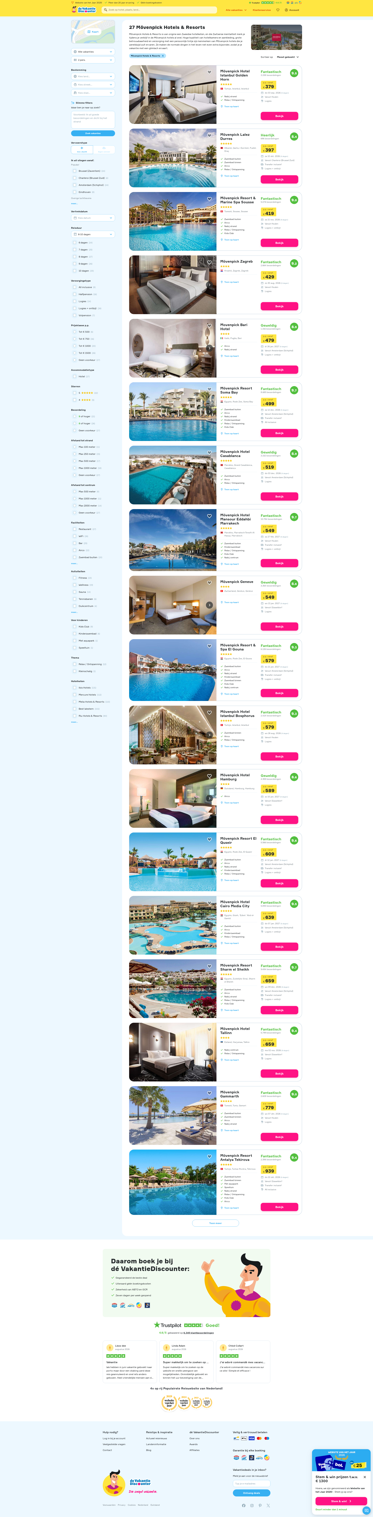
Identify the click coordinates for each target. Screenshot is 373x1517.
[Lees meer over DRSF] (147, 1305)
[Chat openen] (366, 1510)
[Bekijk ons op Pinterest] (260, 1505)
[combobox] (159, 10)
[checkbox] (93, 170)
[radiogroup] (93, 345)
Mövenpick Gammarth (229, 1094)
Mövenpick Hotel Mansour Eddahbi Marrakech (235, 519)
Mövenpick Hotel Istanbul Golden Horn (235, 75)
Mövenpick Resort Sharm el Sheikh (236, 967)
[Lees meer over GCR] (300, 2)
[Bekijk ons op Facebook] (244, 1505)
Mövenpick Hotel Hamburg (235, 777)
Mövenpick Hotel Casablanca (235, 453)
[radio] (93, 331)
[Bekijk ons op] (252, 1505)
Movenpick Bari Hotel (233, 327)
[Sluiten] (364, 1477)
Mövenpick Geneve (236, 581)
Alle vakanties (234, 10)
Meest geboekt (286, 56)
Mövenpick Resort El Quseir (238, 840)
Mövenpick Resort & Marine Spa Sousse (238, 200)
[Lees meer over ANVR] (288, 2)
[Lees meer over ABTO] (296, 2)
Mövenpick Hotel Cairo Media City (235, 904)
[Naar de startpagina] (84, 10)
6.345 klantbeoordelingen (198, 1332)
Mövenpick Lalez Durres (235, 136)
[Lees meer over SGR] (292, 2)
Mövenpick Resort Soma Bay (236, 390)
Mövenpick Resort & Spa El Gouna (238, 647)
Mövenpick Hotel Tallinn (235, 1030)
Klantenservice (262, 10)
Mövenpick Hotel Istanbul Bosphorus (237, 713)
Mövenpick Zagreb (236, 261)
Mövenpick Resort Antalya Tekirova (236, 1157)
